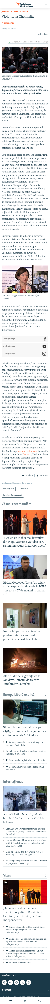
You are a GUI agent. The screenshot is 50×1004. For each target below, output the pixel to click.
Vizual (7, 875)
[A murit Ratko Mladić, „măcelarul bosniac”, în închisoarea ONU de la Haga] (25, 798)
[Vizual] (11, 1000)
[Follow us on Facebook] (4, 982)
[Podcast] (25, 1000)
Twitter (26, 454)
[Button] (43, 34)
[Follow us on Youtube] (10, 982)
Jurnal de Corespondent (16, 11)
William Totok (8, 23)
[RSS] (22, 982)
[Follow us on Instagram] (16, 982)
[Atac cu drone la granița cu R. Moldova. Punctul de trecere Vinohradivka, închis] (25, 660)
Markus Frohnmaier (27, 451)
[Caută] (39, 1000)
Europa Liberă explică (19, 695)
